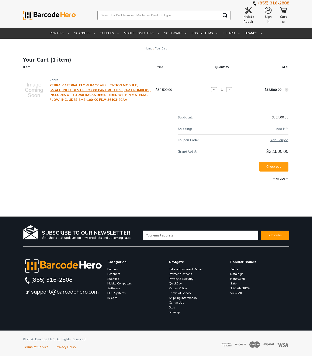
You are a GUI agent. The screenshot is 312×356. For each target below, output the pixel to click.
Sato (233, 284)
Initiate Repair (248, 19)
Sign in (268, 19)
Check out (273, 167)
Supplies (107, 33)
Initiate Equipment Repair (186, 269)
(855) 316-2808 (273, 3)
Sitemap (174, 312)
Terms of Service (180, 293)
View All (236, 293)
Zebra (234, 269)
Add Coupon (279, 140)
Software (173, 33)
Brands (251, 33)
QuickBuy (175, 284)
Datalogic (236, 274)
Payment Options (180, 274)
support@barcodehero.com (64, 292)
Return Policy (178, 288)
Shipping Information (183, 298)
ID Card (229, 33)
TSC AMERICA (240, 288)
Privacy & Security (181, 279)
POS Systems (203, 33)
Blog (172, 307)
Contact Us (176, 303)
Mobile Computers (139, 33)
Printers (57, 33)
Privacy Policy (66, 347)
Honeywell (237, 279)
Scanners (82, 33)
